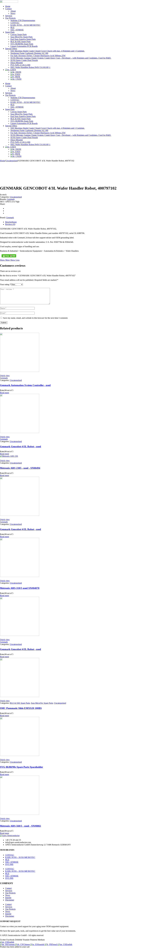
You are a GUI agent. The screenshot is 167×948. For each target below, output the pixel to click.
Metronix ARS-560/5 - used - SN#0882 (20, 826)
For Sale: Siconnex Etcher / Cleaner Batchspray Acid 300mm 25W (37, 55)
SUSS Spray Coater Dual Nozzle (24, 60)
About (13, 11)
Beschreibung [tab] (11, 222)
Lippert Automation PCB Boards (24, 46)
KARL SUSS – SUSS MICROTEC (25, 25)
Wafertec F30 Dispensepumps (22, 20)
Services (8, 16)
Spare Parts (9, 32)
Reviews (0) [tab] (10, 224)
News (12, 13)
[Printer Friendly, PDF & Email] (9, 255)
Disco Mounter (16, 63)
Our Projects (10, 18)
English (11, 942)
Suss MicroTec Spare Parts (42, 703)
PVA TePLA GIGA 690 (20, 65)
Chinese (26, 944)
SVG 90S (9, 864)
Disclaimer (9, 900)
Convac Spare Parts (18, 34)
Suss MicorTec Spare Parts (21, 37)
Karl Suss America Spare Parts (23, 39)
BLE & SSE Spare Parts (20, 41)
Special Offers (11, 48)
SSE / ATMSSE (17, 30)
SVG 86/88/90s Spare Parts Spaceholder (21, 767)
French (55, 944)
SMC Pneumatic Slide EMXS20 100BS (21, 708)
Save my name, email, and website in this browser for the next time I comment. (35, 318)
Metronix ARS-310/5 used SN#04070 (19, 588)
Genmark (11, 199)
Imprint (8, 897)
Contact (8, 9)
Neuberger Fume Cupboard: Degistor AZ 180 (29, 53)
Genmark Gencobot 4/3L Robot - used (20, 446)
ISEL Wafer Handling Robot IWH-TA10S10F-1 (30, 67)
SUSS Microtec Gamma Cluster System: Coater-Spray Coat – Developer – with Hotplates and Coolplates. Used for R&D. (60, 58)
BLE (12, 27)
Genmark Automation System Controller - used (25, 385)
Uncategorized (12, 161)
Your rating (5, 284)
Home (7, 6)
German (11, 944)
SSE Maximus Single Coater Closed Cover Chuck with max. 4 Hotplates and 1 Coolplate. (47, 51)
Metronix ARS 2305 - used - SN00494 (20, 468)
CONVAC (14, 23)
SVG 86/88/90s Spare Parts (21, 44)
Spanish (41, 944)
